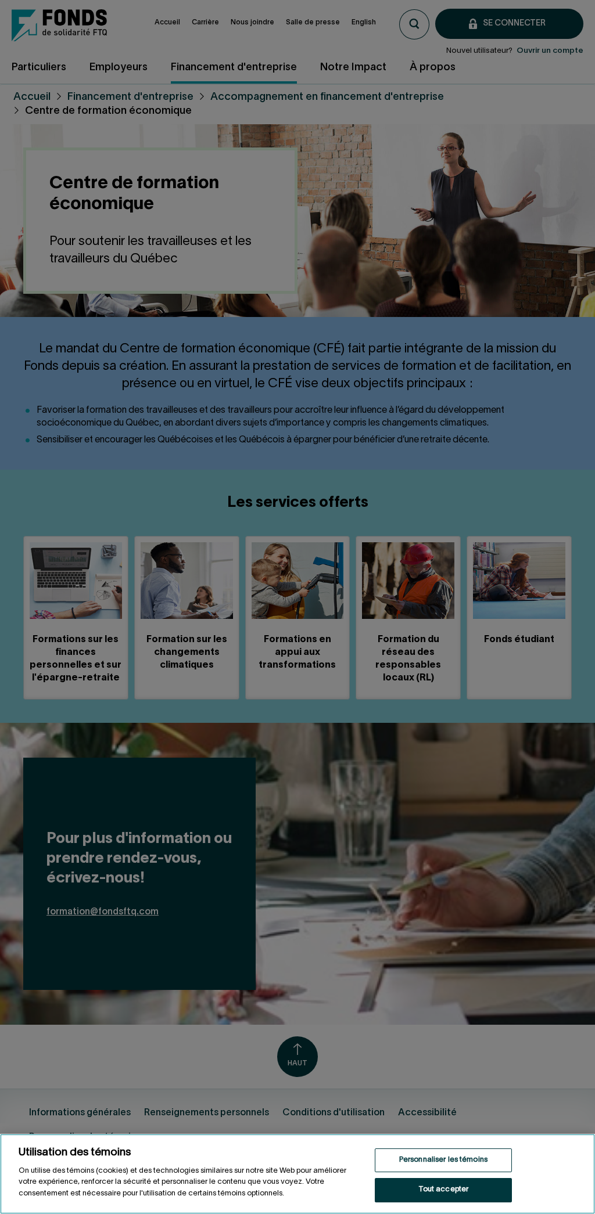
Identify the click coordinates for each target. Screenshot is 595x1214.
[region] (297, 1174)
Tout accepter (443, 1189)
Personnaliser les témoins (443, 1160)
